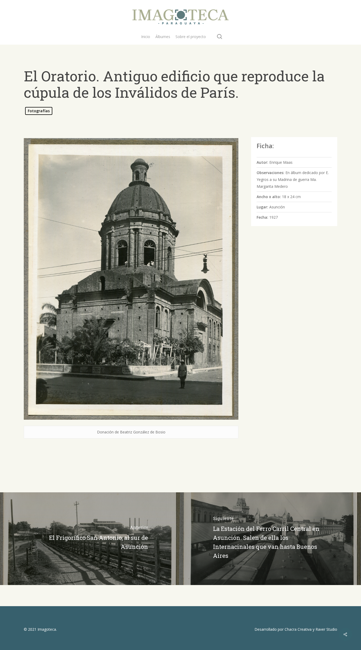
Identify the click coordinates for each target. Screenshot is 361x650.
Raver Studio (326, 629)
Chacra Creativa (298, 629)
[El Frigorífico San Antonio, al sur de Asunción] (90, 538)
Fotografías (39, 110)
